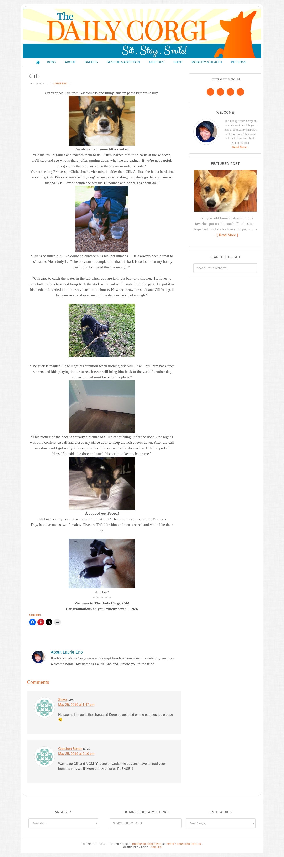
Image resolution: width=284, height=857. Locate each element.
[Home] (38, 62)
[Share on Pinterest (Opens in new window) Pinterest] (40, 622)
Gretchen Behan (70, 748)
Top (274, 847)
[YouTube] (240, 92)
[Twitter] (230, 92)
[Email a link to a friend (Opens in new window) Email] (57, 622)
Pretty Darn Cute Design (184, 844)
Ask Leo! (157, 847)
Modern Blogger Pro (147, 844)
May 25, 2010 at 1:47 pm (76, 704)
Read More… (241, 147)
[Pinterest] (220, 92)
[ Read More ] (227, 235)
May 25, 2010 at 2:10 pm (76, 753)
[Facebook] (210, 92)
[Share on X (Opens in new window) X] (49, 622)
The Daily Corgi (142, 33)
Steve (62, 699)
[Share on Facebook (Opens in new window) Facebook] (32, 622)
